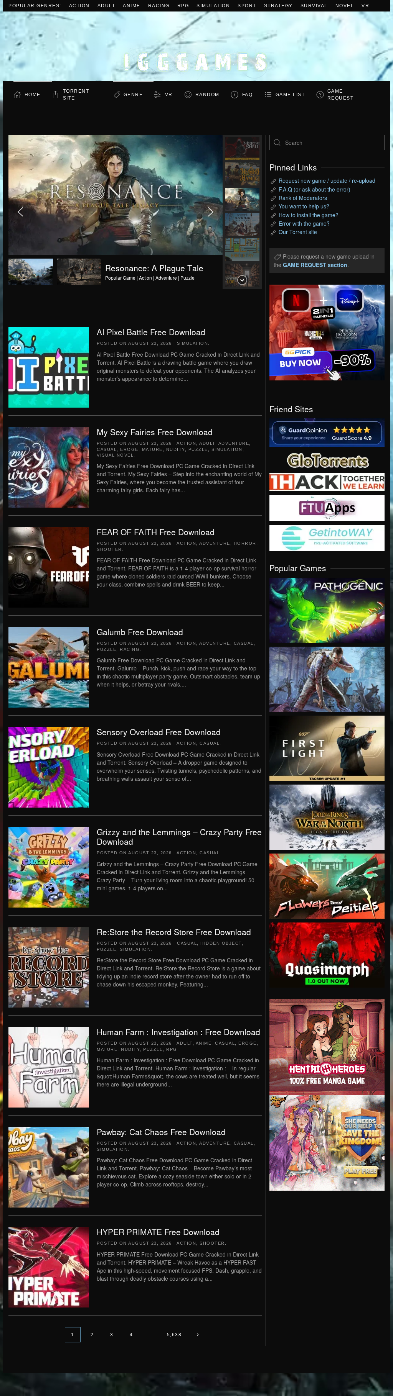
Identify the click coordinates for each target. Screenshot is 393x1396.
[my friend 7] (327, 537)
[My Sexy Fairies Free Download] (48, 466)
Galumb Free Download (140, 631)
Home (33, 94)
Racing (159, 5)
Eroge (129, 449)
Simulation (213, 5)
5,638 (174, 1334)
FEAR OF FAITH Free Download (156, 531)
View (327, 608)
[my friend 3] (327, 481)
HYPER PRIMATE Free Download (158, 1231)
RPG (183, 5)
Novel (344, 5)
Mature (152, 449)
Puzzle (198, 449)
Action (79, 5)
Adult (106, 5)
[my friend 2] (327, 459)
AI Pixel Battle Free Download (151, 332)
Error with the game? (304, 223)
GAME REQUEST (340, 94)
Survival (314, 5)
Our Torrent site (298, 232)
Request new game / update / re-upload (327, 180)
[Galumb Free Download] (48, 666)
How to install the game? (309, 215)
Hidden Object (221, 943)
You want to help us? (304, 206)
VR (365, 5)
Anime (131, 5)
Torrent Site (76, 94)
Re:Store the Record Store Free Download (174, 931)
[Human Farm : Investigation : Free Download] (48, 1066)
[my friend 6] (327, 507)
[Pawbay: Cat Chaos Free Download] (48, 1166)
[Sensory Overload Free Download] (48, 766)
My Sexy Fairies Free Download (155, 431)
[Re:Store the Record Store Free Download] (48, 966)
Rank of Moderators (303, 198)
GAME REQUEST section (315, 265)
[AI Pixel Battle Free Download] (48, 366)
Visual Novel (115, 455)
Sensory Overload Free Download (159, 731)
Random (207, 94)
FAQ (247, 94)
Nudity (175, 449)
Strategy (278, 5)
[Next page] (197, 1334)
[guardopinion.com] (327, 432)
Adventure (233, 443)
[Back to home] (196, 46)
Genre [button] (133, 94)
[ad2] (321, 1047)
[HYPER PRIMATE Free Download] (48, 1266)
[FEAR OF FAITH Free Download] (48, 566)
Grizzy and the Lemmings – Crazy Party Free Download (179, 836)
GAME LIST (290, 94)
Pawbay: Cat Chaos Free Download (161, 1131)
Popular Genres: (34, 5)
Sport (247, 5)
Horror (245, 543)
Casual (107, 449)
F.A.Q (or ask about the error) (314, 189)
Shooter (109, 549)
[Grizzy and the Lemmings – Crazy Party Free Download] (48, 866)
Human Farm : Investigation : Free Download (178, 1031)
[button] (115, 212)
